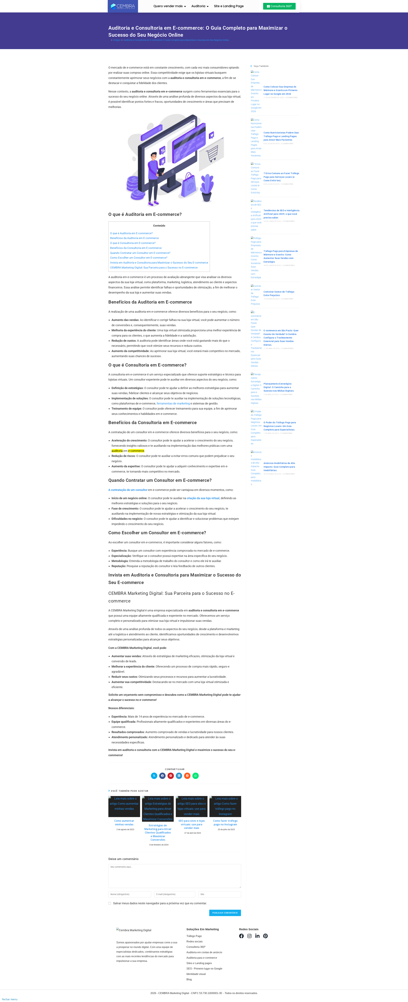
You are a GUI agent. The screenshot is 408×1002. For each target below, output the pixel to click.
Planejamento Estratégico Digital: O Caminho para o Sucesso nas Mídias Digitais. (279, 387)
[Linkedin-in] (257, 936)
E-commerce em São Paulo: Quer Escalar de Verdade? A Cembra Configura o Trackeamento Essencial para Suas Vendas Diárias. (281, 337)
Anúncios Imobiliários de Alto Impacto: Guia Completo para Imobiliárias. (279, 467)
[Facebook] (241, 936)
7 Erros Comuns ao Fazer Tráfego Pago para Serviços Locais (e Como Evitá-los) (281, 177)
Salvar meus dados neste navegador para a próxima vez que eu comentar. (160, 903)
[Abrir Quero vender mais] (184, 6)
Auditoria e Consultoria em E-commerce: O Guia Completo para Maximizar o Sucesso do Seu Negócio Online (176, 40)
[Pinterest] (265, 936)
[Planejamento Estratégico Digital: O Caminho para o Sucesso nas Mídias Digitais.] (256, 389)
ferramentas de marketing (173, 403)
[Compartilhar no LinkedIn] (179, 776)
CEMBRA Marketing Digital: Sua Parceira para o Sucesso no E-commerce (154, 267)
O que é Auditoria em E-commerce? (131, 233)
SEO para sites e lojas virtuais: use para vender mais (191, 824)
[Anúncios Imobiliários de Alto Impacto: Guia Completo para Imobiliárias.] (256, 468)
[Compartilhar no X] (154, 776)
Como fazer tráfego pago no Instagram (225, 822)
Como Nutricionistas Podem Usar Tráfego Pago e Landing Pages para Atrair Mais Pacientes (281, 136)
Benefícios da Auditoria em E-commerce (134, 238)
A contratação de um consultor (127, 490)
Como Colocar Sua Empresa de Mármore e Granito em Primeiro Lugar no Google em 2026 (281, 90)
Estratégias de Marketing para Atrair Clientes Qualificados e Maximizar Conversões (157, 832)
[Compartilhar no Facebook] (162, 776)
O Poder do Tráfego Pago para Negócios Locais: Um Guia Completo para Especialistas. (280, 426)
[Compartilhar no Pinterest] (171, 776)
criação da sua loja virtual (203, 498)
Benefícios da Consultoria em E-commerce (136, 248)
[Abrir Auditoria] (207, 6)
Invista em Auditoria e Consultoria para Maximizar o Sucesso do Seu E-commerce (159, 262)
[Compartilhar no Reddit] (187, 776)
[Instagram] (249, 936)
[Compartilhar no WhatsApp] (195, 776)
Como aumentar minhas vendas (124, 822)
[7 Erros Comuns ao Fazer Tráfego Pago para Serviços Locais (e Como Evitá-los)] (256, 178)
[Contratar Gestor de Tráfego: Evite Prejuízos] (256, 295)
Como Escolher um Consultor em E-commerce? (138, 257)
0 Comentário (292, 97)
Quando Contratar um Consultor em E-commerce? (140, 252)
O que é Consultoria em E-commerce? (133, 243)
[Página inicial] (109, 40)
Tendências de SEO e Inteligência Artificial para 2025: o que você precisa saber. (281, 214)
